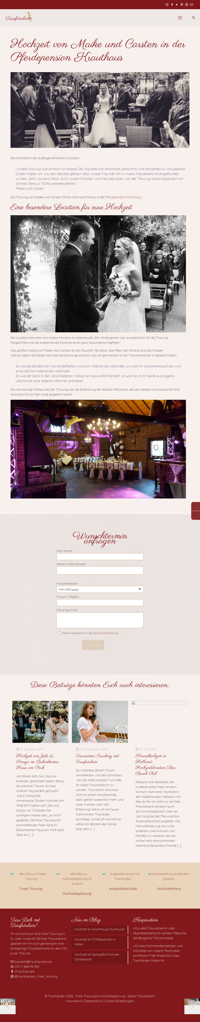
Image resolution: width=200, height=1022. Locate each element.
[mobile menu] (180, 17)
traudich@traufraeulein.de (33, 962)
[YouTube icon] (176, 4)
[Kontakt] (195, 515)
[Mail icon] (191, 4)
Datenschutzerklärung (105, 633)
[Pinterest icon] (181, 4)
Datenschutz (93, 1001)
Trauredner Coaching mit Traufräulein (97, 759)
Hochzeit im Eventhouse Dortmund (99, 929)
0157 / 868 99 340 (26, 966)
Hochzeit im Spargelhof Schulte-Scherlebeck (97, 956)
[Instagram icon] (186, 4)
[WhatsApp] (195, 506)
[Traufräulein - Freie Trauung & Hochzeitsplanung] (19, 17)
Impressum (74, 1001)
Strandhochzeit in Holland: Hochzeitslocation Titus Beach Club (156, 765)
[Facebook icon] (172, 4)
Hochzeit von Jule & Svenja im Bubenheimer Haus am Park (37, 762)
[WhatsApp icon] (167, 4)
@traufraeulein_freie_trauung (35, 976)
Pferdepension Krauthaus (123, 197)
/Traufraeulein (24, 971)
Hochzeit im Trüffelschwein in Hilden (95, 941)
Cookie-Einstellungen (119, 1001)
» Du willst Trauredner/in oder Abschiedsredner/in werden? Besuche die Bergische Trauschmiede (160, 933)
